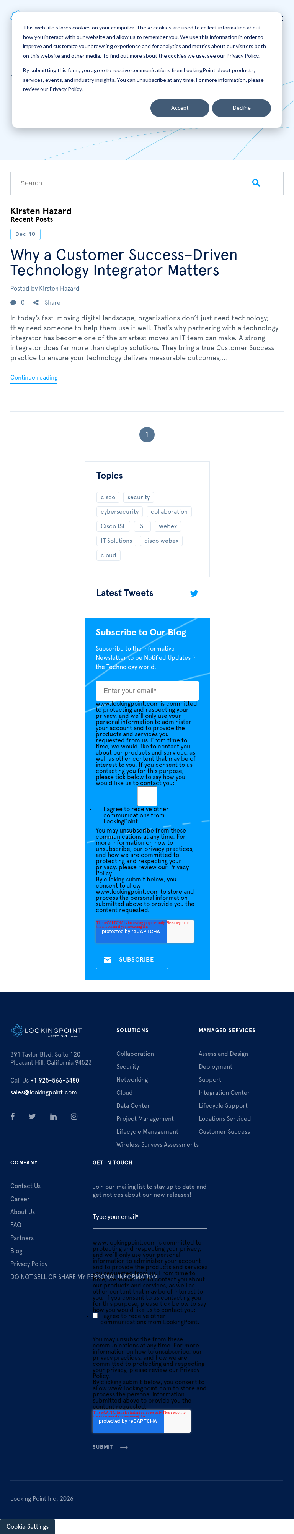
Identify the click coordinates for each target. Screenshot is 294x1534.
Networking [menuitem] (132, 1080)
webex (168, 526)
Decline (242, 107)
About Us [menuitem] (22, 1212)
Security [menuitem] (127, 1067)
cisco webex (161, 541)
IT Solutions (116, 541)
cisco (108, 497)
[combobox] (119, 183)
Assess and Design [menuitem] (223, 1054)
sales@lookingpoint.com (43, 1092)
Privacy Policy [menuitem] (28, 1264)
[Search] (256, 183)
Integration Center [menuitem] (224, 1093)
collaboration (169, 512)
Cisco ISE (113, 526)
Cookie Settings (28, 1527)
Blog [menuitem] (16, 1251)
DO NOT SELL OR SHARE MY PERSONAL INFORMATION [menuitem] (83, 1277)
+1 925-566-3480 (44, 1081)
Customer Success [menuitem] (224, 1132)
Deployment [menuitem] (215, 1067)
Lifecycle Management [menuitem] (147, 1132)
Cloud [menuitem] (124, 1093)
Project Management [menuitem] (145, 1119)
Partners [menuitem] (22, 1238)
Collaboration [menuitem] (135, 1054)
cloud (108, 555)
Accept (180, 107)
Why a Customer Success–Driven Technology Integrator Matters (124, 263)
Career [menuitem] (20, 1199)
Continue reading (33, 378)
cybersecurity (120, 512)
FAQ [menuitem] (15, 1225)
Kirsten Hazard (59, 289)
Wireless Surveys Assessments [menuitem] (157, 1145)
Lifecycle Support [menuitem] (223, 1106)
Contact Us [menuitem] (25, 1186)
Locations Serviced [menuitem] (225, 1119)
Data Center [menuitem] (133, 1106)
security (138, 497)
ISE (142, 526)
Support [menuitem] (210, 1080)
